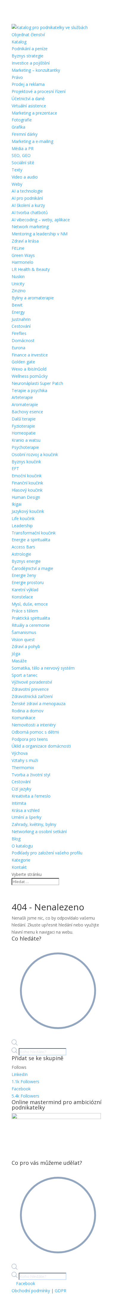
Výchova (20, 753)
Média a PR (23, 148)
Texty (17, 170)
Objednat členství (28, 34)
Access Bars (23, 547)
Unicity (18, 283)
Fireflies (19, 333)
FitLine (18, 248)
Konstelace (22, 597)
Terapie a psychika (29, 390)
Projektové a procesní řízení (38, 91)
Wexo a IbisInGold (29, 369)
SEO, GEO (21, 155)
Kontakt (19, 867)
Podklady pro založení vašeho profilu (47, 853)
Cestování (21, 326)
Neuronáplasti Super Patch (37, 383)
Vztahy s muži (25, 760)
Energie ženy (24, 575)
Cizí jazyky (21, 789)
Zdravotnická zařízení (32, 696)
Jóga (16, 653)
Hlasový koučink (27, 490)
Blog (16, 839)
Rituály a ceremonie (31, 625)
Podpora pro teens (30, 739)
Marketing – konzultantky (36, 70)
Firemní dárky (24, 134)
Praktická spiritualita (31, 618)
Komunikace (23, 717)
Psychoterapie (25, 447)
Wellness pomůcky (30, 376)
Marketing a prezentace (34, 113)
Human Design (26, 497)
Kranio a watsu (26, 440)
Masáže (19, 661)
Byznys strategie (27, 56)
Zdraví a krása (25, 241)
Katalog (19, 42)
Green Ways (23, 255)
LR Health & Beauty (31, 269)
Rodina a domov (27, 711)
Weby (17, 184)
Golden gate (23, 362)
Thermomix (23, 767)
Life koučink (23, 518)
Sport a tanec (24, 675)
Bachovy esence (27, 411)
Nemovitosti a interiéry (34, 725)
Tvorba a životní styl (31, 775)
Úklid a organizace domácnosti (41, 746)
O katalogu (22, 846)
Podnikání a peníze (30, 48)
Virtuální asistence (29, 106)
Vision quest (23, 639)
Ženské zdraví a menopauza (38, 703)
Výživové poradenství (32, 682)
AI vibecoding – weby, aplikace (41, 219)
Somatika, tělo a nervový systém (43, 668)
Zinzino (19, 290)
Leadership (22, 525)
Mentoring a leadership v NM (40, 234)
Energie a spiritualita (31, 539)
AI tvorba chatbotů (30, 212)
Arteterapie (22, 397)
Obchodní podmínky (31, 1290)
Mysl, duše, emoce (30, 604)
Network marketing (30, 226)
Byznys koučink (26, 461)
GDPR (60, 1290)
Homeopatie (24, 433)
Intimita (19, 803)
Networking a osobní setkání (39, 831)
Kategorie (21, 860)
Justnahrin (21, 319)
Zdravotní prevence (30, 689)
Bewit (17, 305)
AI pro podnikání (27, 198)
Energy (18, 312)
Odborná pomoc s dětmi (35, 732)
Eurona (18, 347)
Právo (17, 77)
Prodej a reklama (28, 84)
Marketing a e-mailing (32, 141)
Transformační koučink (34, 533)
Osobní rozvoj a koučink (35, 454)
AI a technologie (27, 191)
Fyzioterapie (23, 426)
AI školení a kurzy (28, 205)
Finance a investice (30, 355)
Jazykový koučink (28, 511)
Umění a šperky (26, 817)
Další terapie (24, 419)
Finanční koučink (27, 483)
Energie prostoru (28, 582)
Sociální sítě (23, 162)
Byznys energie (26, 561)
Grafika (18, 127)
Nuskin (18, 276)
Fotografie (22, 120)
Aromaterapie (25, 404)
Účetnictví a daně (28, 98)
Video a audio (25, 177)
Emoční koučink (27, 475)
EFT (15, 468)
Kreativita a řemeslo (31, 796)
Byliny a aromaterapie (33, 298)
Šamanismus (24, 632)
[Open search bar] (15, 1044)
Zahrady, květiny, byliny (34, 824)
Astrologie (21, 554)
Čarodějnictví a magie (32, 568)
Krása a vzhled (26, 810)
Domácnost (23, 340)
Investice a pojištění (31, 63)
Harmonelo (22, 262)
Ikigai (16, 504)
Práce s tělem (25, 611)
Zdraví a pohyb (26, 646)
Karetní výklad (25, 589)
